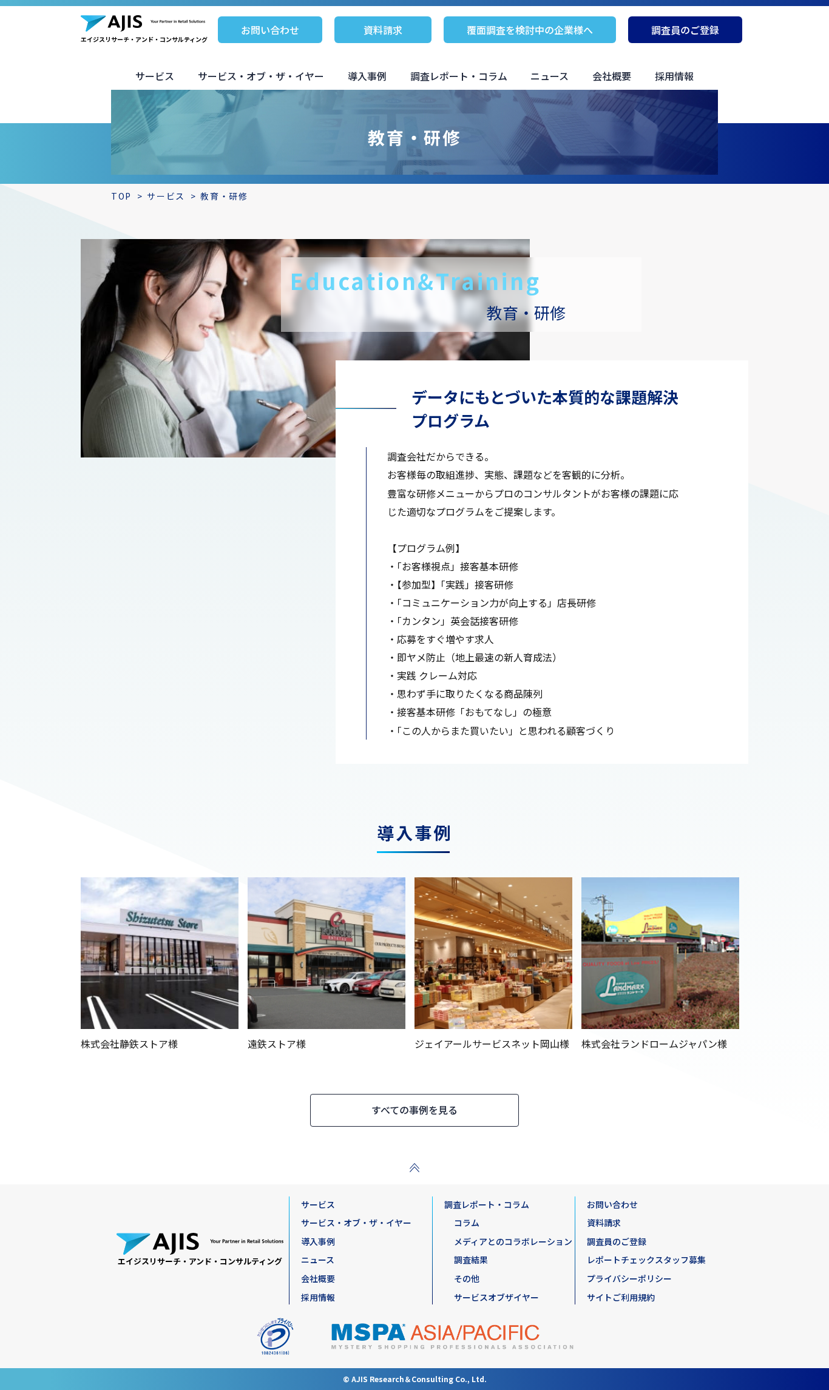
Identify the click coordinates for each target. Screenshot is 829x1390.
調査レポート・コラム (458, 76)
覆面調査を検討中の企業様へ (530, 29)
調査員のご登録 (685, 29)
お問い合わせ (270, 29)
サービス (154, 76)
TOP (121, 196)
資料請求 (383, 29)
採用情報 (674, 76)
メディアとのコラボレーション (513, 1241)
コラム (466, 1222)
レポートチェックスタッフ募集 (646, 1259)
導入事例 (367, 76)
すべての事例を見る (414, 1109)
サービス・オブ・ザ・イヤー (261, 76)
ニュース (549, 76)
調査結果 (471, 1259)
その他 (466, 1278)
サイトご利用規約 (621, 1297)
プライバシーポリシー (629, 1278)
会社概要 (611, 76)
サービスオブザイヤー (496, 1297)
